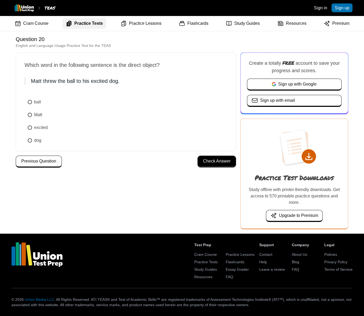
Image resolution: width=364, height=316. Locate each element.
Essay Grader (237, 269)
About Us (299, 254)
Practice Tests (88, 23)
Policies (330, 254)
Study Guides (247, 23)
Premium (340, 23)
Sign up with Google (297, 84)
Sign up (342, 8)
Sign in (320, 8)
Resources (296, 23)
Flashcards (197, 23)
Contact (265, 254)
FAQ (229, 277)
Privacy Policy (335, 262)
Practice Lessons (145, 23)
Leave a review (272, 269)
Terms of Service (338, 269)
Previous (38, 161)
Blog (295, 262)
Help (263, 262)
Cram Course (35, 23)
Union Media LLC (39, 299)
